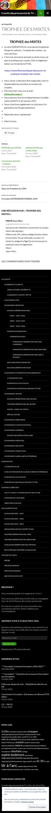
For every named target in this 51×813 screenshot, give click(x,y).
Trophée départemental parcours (20, 539)
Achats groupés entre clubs (20, 435)
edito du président (9, 739)
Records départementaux (19, 368)
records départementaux (40, 748)
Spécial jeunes (13, 414)
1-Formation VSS (14, 378)
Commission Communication (17, 425)
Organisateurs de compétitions (19, 529)
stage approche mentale (11, 758)
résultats (16, 751)
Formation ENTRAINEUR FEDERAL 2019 (19, 197)
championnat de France (32, 734)
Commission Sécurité (14, 446)
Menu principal (47, 13)
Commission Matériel (14, 430)
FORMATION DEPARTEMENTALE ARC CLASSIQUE (27, 343)
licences (12, 742)
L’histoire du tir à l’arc (14, 498)
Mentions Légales (27, 802)
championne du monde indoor (11, 737)
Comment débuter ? (10, 487)
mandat (20, 742)
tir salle (46, 761)
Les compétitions (9, 508)
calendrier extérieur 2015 (18, 732)
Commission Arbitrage (14, 420)
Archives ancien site (13, 576)
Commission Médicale (14, 441)
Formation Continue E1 (18, 383)
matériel (27, 742)
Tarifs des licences (12, 503)
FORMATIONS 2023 (17, 336)
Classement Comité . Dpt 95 (19, 295)
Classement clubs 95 (13, 284)
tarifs (34, 761)
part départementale (30, 746)
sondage (25, 751)
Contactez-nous (9, 555)
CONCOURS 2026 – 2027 (14, 513)
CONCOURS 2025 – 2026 (14, 519)
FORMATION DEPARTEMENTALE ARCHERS (29, 349)
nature (18, 745)
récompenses (5, 751)
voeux (33, 769)
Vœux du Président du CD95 (13, 187)
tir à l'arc (9, 765)
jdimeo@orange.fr (13, 94)
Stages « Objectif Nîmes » (18, 409)
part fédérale (41, 746)
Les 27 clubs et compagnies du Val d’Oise (22, 493)
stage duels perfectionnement (11, 761)
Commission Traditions (15, 451)
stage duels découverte (31, 758)
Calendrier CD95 (11, 300)
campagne (32, 731)
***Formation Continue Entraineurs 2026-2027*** (23, 666)
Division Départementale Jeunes (21, 399)
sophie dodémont (12, 754)
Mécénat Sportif (11, 566)
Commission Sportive (14, 305)
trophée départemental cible (27, 766)
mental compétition (8, 746)
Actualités (6, 24)
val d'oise (27, 769)
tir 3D (40, 761)
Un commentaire (39, 34)
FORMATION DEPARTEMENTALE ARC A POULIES (28, 356)
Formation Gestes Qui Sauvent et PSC (24, 388)
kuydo (28, 739)
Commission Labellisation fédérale (20, 456)
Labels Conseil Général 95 (18, 290)
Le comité (5, 279)
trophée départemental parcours (12, 769)
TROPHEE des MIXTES (11, 148)
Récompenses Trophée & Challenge (20, 550)
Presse (7, 560)
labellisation (35, 739)
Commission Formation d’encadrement (22, 373)
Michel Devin (24, 34)
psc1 (25, 748)
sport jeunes (29, 755)
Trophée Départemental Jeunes (21, 404)
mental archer (35, 742)
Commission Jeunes (13, 394)
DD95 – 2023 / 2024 (17, 326)
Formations (7, 461)
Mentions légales (12, 571)
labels (42, 739)
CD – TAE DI (6, 704)
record (29, 748)
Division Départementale (18, 310)
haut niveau (22, 739)
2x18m (5, 731)
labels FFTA (5, 742)
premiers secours (17, 748)
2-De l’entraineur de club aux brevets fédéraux (26, 472)
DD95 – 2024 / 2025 (17, 321)
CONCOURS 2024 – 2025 (14, 524)
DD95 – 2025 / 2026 (17, 316)
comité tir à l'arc (27, 737)
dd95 (35, 737)
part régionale (6, 748)
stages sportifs (27, 761)
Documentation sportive (18, 362)
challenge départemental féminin (12, 734)
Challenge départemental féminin (20, 545)
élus (37, 769)
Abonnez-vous (9, 644)
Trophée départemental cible (17, 534)
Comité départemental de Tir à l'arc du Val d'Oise (19, 13)
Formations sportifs (16, 331)
